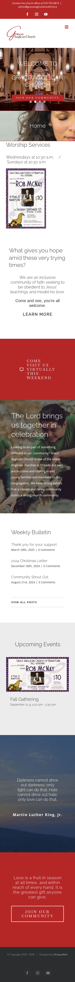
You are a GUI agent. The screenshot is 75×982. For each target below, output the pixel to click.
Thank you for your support (34, 544)
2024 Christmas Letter (29, 561)
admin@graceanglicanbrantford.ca (37, 6)
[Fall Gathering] (37, 674)
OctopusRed (60, 954)
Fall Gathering (24, 699)
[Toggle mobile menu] (67, 27)
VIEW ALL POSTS (24, 602)
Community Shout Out (29, 577)
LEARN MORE (37, 314)
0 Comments (46, 550)
